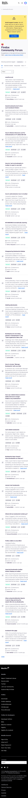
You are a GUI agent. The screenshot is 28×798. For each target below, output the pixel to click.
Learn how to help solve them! (14, 55)
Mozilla (5, 668)
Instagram (7, 767)
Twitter (3, 684)
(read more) (16, 89)
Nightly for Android (7, 730)
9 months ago (17, 450)
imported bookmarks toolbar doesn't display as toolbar (13, 570)
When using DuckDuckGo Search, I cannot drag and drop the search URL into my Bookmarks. (15, 600)
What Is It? (4, 742)
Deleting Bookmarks (11, 305)
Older (3, 656)
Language (3, 759)
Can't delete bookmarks (12, 429)
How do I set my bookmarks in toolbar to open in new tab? (14, 164)
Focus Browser (5, 710)
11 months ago (16, 187)
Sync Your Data (5, 748)
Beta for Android (6, 724)
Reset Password (6, 745)
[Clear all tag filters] (25, 62)
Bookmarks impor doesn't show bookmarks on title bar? (14, 457)
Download (4, 698)
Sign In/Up (4, 739)
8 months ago (22, 126)
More (22, 65)
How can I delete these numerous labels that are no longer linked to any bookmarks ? (15, 396)
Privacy (3, 790)
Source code (5, 681)
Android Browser (6, 704)
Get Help (3, 750)
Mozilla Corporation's (10, 771)
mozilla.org (4, 784)
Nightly (3, 727)
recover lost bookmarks (12, 485)
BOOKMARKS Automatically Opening (16, 222)
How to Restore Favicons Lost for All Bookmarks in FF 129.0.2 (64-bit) (15, 133)
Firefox (9, 95)
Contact (3, 795)
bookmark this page (11, 630)
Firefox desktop (6, 701)
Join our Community (7, 686)
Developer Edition (6, 719)
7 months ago (21, 652)
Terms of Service (6, 787)
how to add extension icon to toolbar (16, 194)
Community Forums (8, 9)
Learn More (14, 36)
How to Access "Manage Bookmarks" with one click (13, 365)
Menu (22, 3)
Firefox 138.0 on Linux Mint (13, 541)
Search (19, 3)
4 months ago (24, 624)
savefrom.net (9, 77)
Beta (2, 722)
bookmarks (20, 61)
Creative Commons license (11, 779)
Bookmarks (16, 95)
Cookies (3, 793)
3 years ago (21, 99)
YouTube (4, 767)
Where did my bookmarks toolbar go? (16, 514)
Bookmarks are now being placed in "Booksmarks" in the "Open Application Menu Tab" (14, 335)
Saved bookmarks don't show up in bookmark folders (14, 107)
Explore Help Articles (7, 689)
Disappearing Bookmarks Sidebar (15, 251)
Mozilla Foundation (14, 773)
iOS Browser (5, 707)
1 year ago (19, 156)
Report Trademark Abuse (8, 678)
